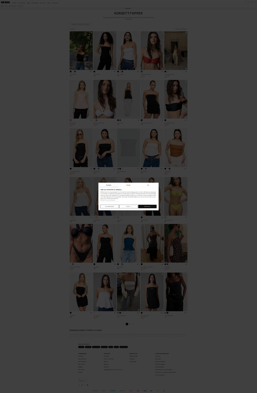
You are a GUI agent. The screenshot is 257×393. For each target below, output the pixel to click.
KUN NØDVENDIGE (109, 206)
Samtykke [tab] (108, 185)
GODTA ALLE (147, 206)
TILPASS (128, 206)
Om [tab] (148, 185)
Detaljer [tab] (128, 185)
